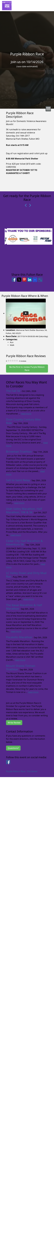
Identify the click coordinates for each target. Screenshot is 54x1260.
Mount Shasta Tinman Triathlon (20, 667)
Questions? (13, 748)
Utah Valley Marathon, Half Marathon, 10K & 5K (24, 510)
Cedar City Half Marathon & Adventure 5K (24, 542)
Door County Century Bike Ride (23, 421)
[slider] (12, 361)
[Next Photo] (29, 205)
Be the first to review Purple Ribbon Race (27, 369)
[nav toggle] (48, 108)
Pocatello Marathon (19, 637)
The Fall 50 (13, 391)
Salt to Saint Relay (18, 480)
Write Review (14, 722)
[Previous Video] (25, 205)
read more (26, 413)
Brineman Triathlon (19, 451)
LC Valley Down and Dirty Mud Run (26, 574)
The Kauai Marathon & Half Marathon (24, 606)
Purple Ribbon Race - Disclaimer (22, 771)
